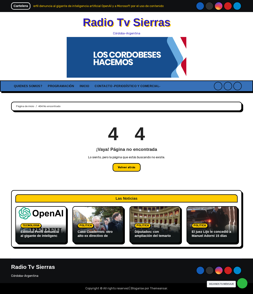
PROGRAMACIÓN (61, 86)
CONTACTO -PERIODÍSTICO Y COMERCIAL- (127, 86)
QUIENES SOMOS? (28, 86)
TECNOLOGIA (30, 225)
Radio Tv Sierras (126, 22)
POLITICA (85, 225)
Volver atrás (126, 167)
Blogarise (137, 288)
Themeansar (158, 288)
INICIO (84, 86)
